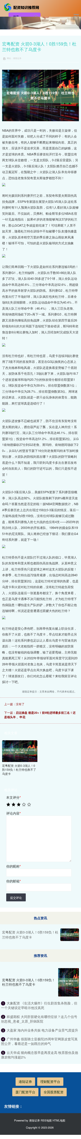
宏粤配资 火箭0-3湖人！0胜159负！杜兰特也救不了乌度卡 (30, 935)
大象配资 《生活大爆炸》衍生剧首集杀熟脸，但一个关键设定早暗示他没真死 (39, 1005)
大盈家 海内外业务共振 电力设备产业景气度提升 (42, 1030)
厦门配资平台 (25, 1092)
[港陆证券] (22, 7)
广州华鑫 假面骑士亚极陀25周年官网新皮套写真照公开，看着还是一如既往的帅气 (39, 1041)
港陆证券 (25, 1081)
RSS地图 (46, 1120)
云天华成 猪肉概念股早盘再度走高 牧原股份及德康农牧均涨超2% (39, 1055)
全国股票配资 (54, 1092)
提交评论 (16, 898)
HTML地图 (59, 1120)
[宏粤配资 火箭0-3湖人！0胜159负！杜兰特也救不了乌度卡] (19, 750)
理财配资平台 (50, 1081)
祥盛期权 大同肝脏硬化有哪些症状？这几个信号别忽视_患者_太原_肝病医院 (39, 1019)
